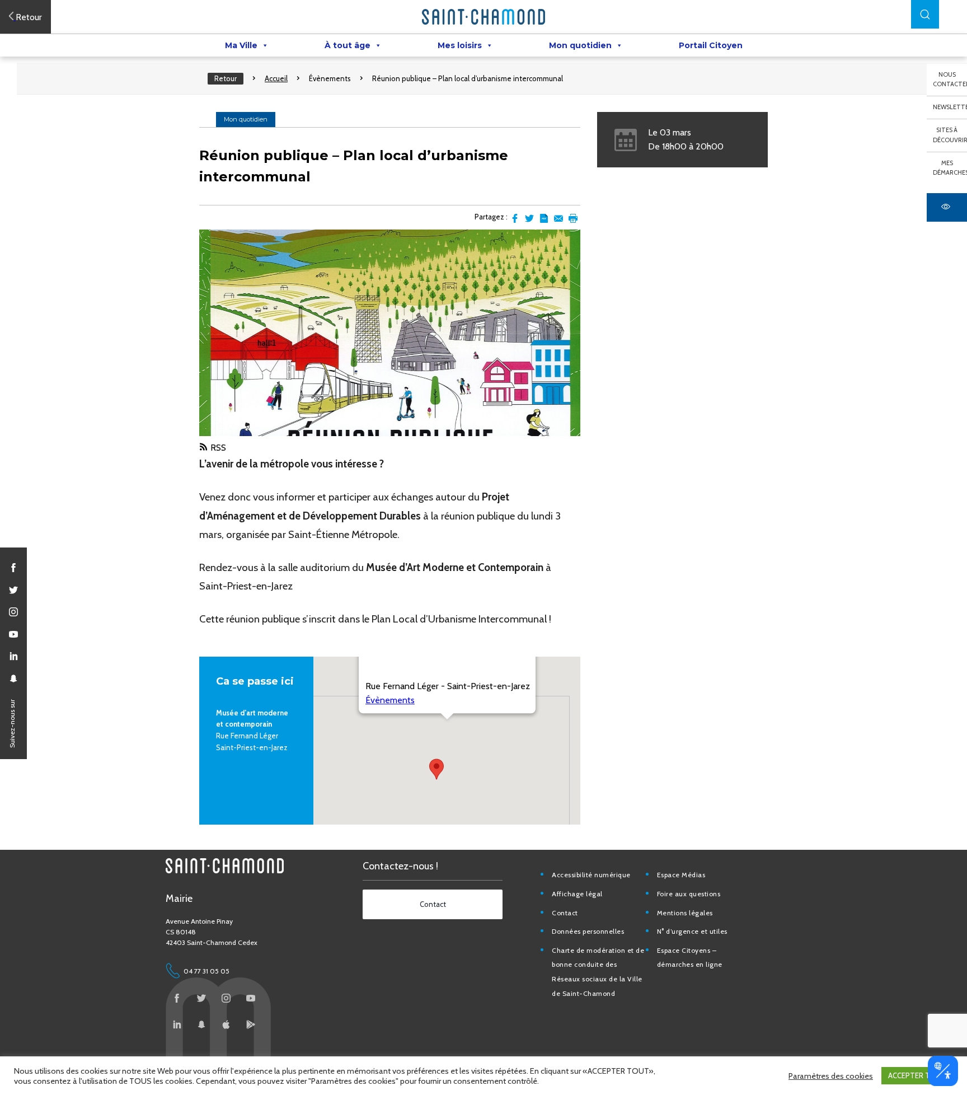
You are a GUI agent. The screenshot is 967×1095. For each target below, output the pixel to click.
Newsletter (950, 107)
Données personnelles (588, 931)
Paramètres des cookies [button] (830, 1076)
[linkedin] (13, 656)
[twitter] (13, 590)
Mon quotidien (245, 119)
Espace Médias (681, 875)
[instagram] (13, 611)
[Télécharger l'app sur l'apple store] (226, 1024)
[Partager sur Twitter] (529, 218)
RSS (218, 447)
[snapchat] (13, 678)
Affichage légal (577, 894)
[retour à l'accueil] (483, 17)
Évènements (330, 78)
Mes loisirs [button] (460, 45)
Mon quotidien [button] (580, 45)
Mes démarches (950, 168)
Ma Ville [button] (241, 45)
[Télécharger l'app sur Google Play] (251, 1024)
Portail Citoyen (711, 45)
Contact (565, 913)
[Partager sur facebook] (514, 218)
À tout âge (347, 45)
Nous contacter (950, 79)
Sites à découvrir (950, 135)
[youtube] (13, 634)
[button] (925, 14)
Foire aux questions (689, 894)
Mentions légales (685, 913)
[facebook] (13, 567)
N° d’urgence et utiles (692, 931)
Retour (225, 78)
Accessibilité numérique (591, 875)
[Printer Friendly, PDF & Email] (543, 218)
